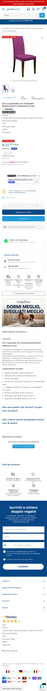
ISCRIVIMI (23, 566)
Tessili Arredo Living (22, 28)
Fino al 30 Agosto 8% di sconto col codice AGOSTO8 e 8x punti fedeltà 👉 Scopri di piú (23, 3)
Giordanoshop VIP (19, 164)
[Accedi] (33, 9)
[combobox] (7, 545)
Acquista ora (23, 219)
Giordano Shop (7, 28)
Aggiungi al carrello (23, 212)
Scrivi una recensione (23, 446)
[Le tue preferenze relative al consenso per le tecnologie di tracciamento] (43, 687)
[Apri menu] (3, 9)
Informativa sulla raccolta (11, 688)
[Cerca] (42, 15)
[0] (43, 9)
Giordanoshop (9, 98)
